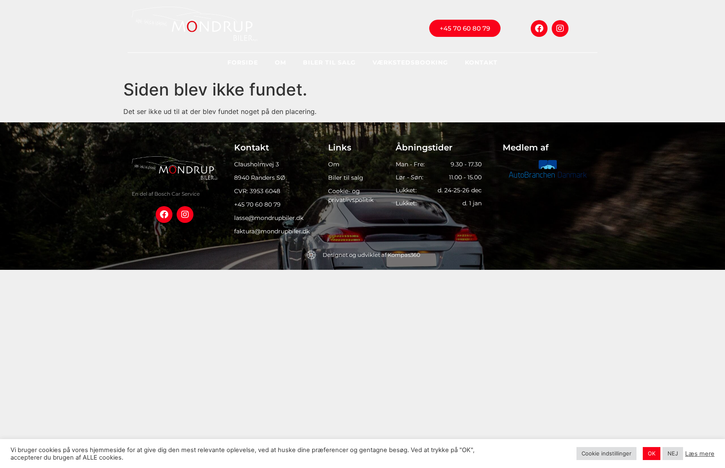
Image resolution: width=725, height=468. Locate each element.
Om (280, 62)
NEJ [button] (673, 453)
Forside (242, 62)
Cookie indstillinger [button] (606, 453)
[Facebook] (539, 28)
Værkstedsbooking (410, 62)
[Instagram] (560, 28)
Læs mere (700, 454)
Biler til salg (329, 62)
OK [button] (651, 453)
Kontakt (481, 62)
